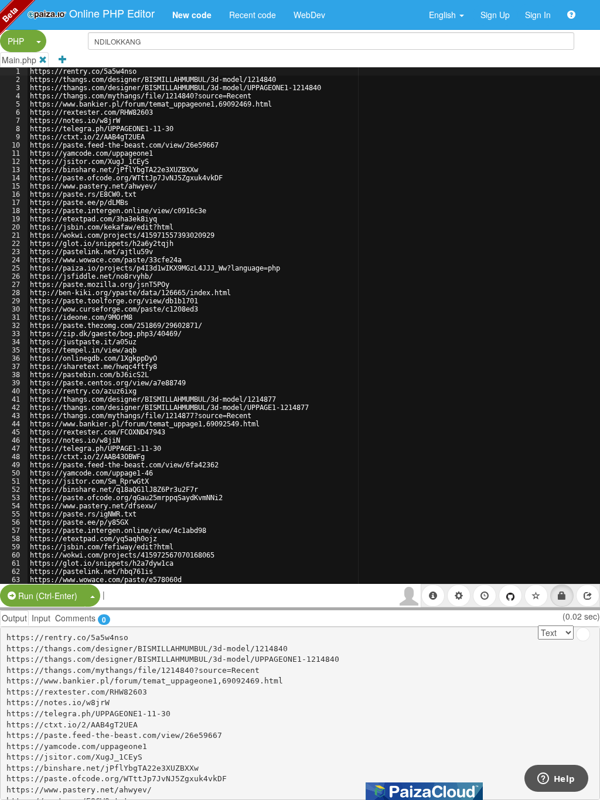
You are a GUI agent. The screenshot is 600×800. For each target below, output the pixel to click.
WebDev (309, 14)
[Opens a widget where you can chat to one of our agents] (556, 779)
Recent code (252, 14)
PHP (16, 41)
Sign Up (495, 14)
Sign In (538, 14)
